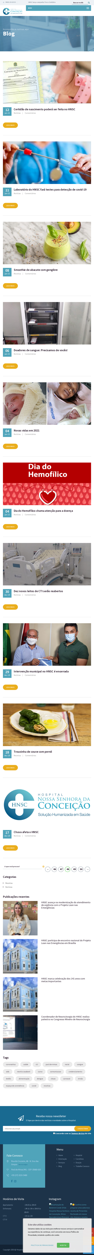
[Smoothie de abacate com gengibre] (47, 243)
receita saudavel (23, 1071)
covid (34, 1085)
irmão (80, 1078)
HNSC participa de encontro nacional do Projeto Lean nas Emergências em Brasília (66, 942)
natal (67, 1064)
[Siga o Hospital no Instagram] (15, 1181)
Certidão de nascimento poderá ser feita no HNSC (44, 109)
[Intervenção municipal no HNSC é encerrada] (47, 644)
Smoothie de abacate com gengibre (36, 270)
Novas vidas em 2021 (26, 430)
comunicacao (55, 1071)
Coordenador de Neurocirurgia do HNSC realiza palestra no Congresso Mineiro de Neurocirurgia (65, 1018)
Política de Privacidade (42, 1245)
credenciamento (75, 1071)
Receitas (17, 273)
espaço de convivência (15, 1085)
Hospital (79, 1155)
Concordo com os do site (73, 1133)
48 (68, 869)
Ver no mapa (22, 1165)
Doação (78, 1162)
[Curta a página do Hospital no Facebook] (12, 1181)
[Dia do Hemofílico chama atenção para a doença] (47, 484)
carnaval (66, 1078)
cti (37, 1064)
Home (60, 1155)
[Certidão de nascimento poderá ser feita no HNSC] (47, 82)
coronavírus (11, 1064)
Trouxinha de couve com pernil (33, 752)
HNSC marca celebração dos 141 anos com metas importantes (63, 980)
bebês (8, 1078)
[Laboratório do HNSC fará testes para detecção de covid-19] (47, 162)
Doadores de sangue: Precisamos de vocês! (41, 350)
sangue (80, 1064)
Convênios (80, 1159)
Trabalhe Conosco (82, 1166)
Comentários (30, 113)
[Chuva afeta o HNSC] (47, 805)
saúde (25, 1064)
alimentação (24, 1078)
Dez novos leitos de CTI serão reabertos (38, 591)
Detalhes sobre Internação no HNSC (41, 2)
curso (40, 1071)
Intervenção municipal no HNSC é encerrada (41, 671)
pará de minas (51, 1064)
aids (7, 1071)
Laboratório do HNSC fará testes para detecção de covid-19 (50, 189)
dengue (40, 1078)
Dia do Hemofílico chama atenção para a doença (43, 511)
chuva (53, 1078)
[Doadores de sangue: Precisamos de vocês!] (47, 323)
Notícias (17, 113)
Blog (60, 1166)
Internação (62, 1159)
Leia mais (10, 125)
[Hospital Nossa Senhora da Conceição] (12, 11)
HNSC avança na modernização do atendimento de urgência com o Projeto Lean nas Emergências (65, 905)
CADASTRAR (83, 1129)
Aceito (63, 1245)
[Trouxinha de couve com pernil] (47, 724)
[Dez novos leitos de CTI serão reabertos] (47, 564)
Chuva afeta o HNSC (26, 832)
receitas (47, 1085)
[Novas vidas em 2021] (47, 403)
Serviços (61, 1162)
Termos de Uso (78, 1133)
